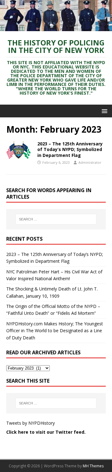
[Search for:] (56, 219)
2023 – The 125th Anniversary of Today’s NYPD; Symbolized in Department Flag (70, 149)
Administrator (89, 162)
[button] (103, 110)
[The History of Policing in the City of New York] (56, 28)
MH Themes (93, 466)
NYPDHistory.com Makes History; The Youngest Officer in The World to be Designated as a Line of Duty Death (54, 331)
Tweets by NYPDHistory (30, 423)
